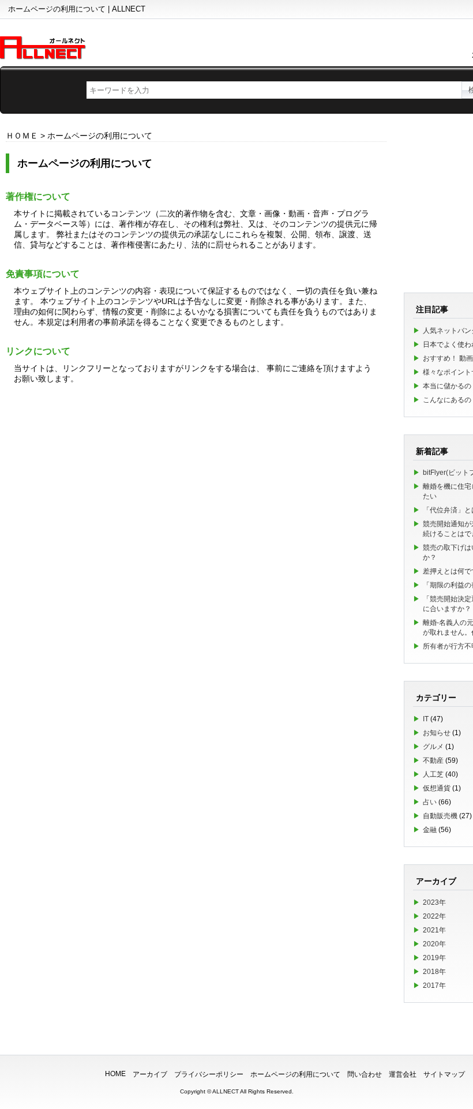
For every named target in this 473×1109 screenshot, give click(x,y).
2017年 (434, 985)
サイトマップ (444, 1074)
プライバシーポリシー (208, 1074)
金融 (430, 830)
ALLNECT (225, 1091)
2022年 (434, 916)
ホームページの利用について (295, 1074)
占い (430, 802)
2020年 (434, 944)
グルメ (433, 747)
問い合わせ (364, 1074)
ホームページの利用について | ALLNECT (76, 9)
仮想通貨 (437, 788)
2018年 (434, 972)
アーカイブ (150, 1074)
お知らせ (437, 733)
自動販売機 (440, 816)
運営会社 (402, 1074)
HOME (115, 1074)
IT (426, 719)
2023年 (434, 902)
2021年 (434, 930)
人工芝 (433, 774)
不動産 (433, 760)
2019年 (434, 958)
